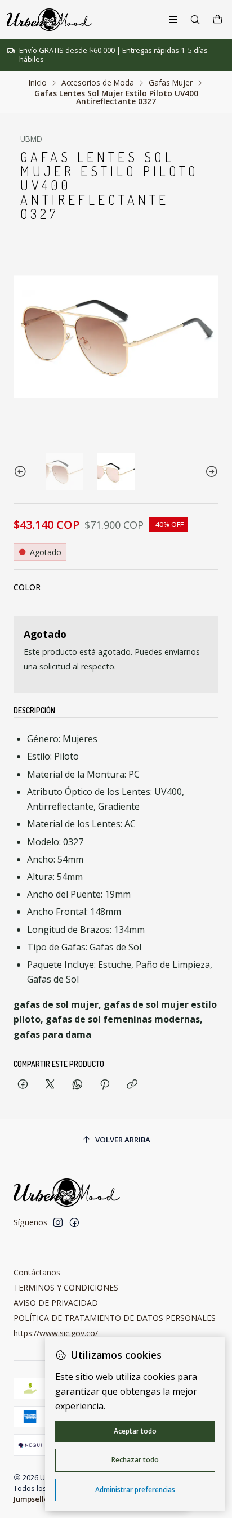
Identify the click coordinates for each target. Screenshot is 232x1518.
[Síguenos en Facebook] (74, 1222)
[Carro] (217, 20)
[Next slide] (210, 471)
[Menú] (173, 19)
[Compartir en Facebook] (23, 1085)
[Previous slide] (22, 471)
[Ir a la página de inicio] (49, 19)
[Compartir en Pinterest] (104, 1085)
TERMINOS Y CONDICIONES (66, 1287)
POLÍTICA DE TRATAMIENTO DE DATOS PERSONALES (115, 1317)
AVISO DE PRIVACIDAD (56, 1302)
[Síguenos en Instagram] (58, 1222)
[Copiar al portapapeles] (132, 1085)
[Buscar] (195, 19)
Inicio (38, 83)
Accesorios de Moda (97, 83)
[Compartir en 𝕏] (50, 1085)
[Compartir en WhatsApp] (77, 1085)
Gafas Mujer (171, 83)
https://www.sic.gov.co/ (56, 1333)
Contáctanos (37, 1272)
